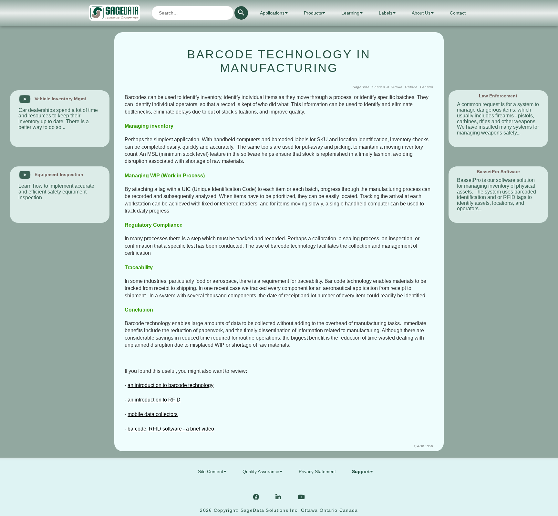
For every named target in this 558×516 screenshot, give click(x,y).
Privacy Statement (317, 471)
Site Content (210, 471)
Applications (272, 12)
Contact (458, 12)
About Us (421, 12)
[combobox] (192, 13)
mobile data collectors (153, 414)
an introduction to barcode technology (170, 385)
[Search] (241, 13)
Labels (385, 12)
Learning (350, 12)
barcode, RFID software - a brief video (171, 429)
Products (313, 12)
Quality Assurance (261, 471)
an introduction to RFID (154, 399)
